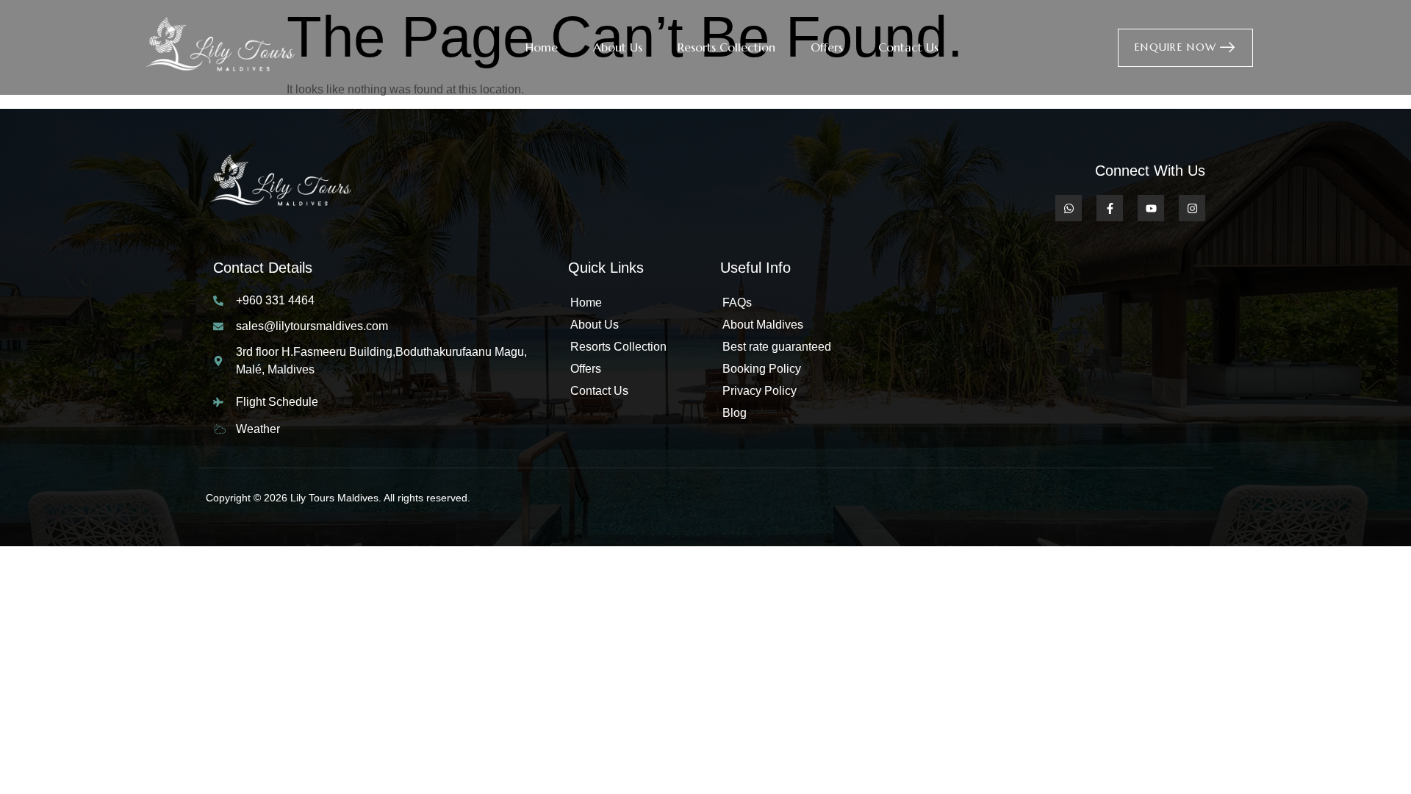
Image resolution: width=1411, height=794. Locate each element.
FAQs (737, 302)
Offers (827, 47)
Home (541, 47)
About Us (617, 47)
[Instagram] (1192, 208)
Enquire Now (1175, 46)
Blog (734, 413)
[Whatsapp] (1068, 208)
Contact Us (908, 47)
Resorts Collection (726, 47)
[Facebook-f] (1109, 208)
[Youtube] (1151, 208)
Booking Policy (761, 368)
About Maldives (762, 324)
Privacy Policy (759, 391)
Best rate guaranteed (776, 346)
